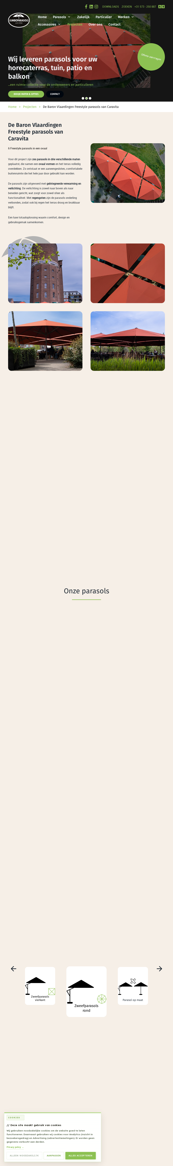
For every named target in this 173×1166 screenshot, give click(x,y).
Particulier (104, 17)
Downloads (110, 6)
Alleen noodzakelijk (24, 1155)
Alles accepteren (80, 1155)
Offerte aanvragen (151, 56)
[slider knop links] (6, 51)
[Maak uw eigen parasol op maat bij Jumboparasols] (133, 986)
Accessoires (47, 24)
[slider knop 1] (83, 98)
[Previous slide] (13, 969)
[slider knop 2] (86, 98)
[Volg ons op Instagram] (96, 7)
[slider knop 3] (90, 98)
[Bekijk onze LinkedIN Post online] (91, 7)
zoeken (127, 6)
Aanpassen (54, 1155)
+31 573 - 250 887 (145, 6)
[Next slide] (159, 969)
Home (42, 17)
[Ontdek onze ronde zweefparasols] (86, 991)
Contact (114, 24)
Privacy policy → (15, 1147)
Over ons (95, 24)
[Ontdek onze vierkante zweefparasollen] (40, 986)
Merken (124, 17)
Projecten (74, 24)
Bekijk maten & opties (26, 94)
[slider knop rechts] (167, 51)
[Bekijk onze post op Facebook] (86, 7)
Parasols (59, 17)
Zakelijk (83, 17)
